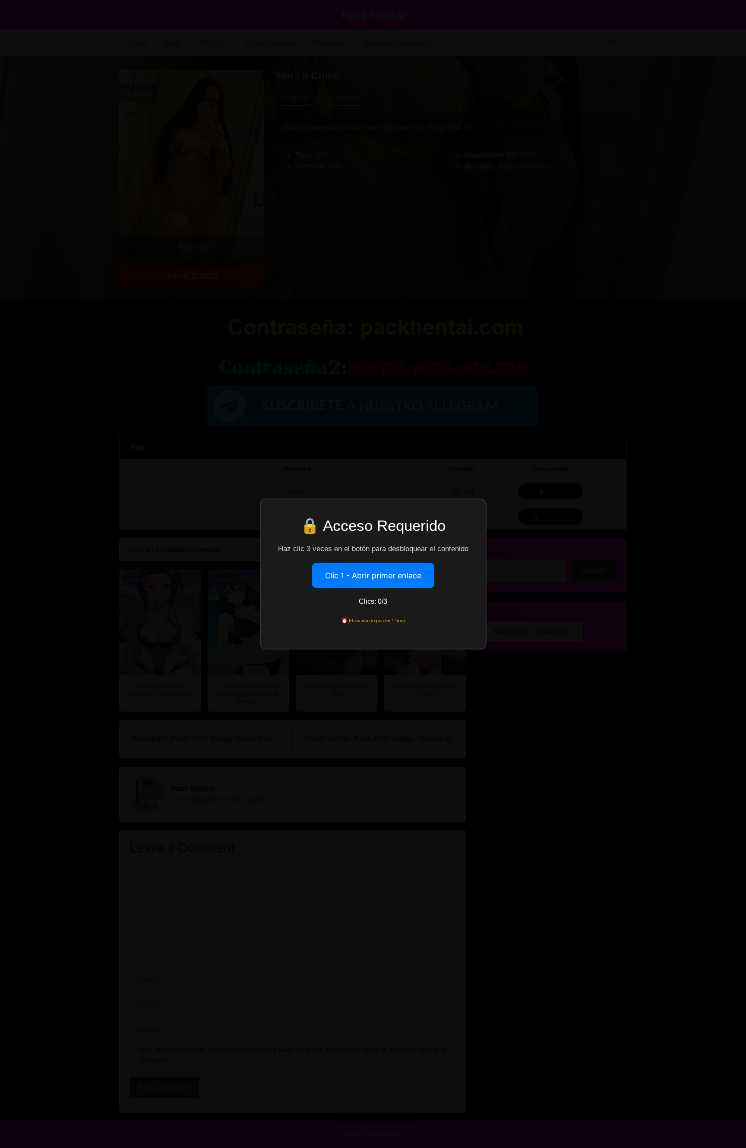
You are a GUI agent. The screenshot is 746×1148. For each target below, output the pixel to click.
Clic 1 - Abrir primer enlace (373, 575)
